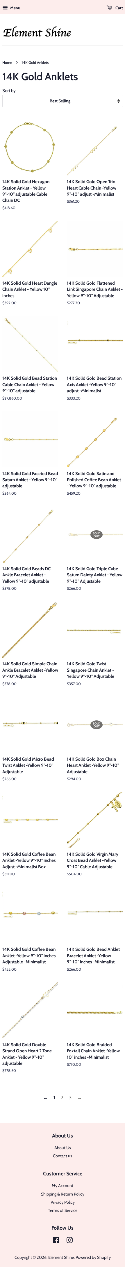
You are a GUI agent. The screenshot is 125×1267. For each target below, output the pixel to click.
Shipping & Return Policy (62, 1194)
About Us (62, 1147)
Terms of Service (62, 1210)
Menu (14, 7)
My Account (62, 1185)
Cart (119, 7)
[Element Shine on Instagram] (69, 1241)
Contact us (62, 1155)
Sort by (9, 90)
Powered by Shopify (93, 1257)
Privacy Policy (63, 1202)
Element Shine (61, 1257)
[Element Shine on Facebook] (56, 1241)
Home (7, 62)
